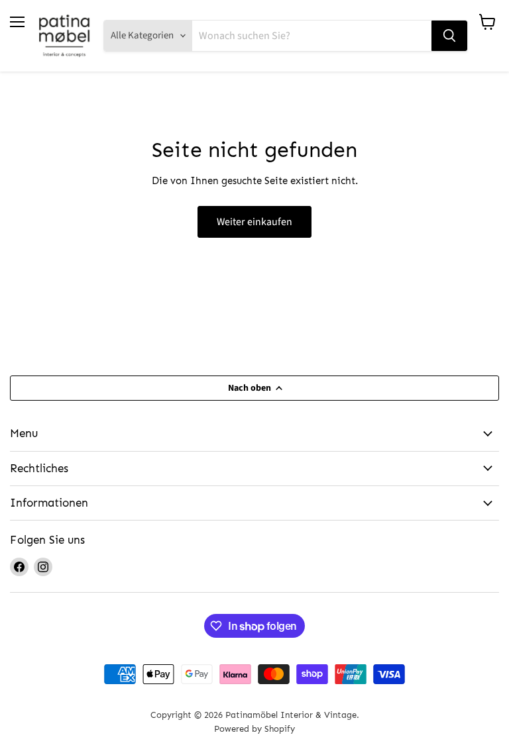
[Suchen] (449, 36)
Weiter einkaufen (254, 222)
